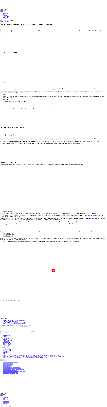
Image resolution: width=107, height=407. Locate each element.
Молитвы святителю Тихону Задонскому (13, 134)
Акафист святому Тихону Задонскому (12, 136)
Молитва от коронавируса (8, 376)
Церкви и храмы (6, 16)
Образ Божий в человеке (7, 380)
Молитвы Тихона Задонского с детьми (10, 27)
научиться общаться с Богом (11, 33)
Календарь (5, 18)
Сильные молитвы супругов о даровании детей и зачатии (14, 322)
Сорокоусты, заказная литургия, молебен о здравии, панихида (15, 332)
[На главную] (5, 8)
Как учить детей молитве (7, 28)
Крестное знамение (65, 238)
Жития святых (5, 15)
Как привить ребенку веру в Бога (11, 229)
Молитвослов (5, 13)
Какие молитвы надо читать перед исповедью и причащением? (15, 320)
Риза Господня (5, 378)
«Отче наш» (87, 91)
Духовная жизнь (6, 17)
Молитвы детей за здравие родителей (12, 227)
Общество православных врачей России (10, 379)
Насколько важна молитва (8, 26)
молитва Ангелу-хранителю (93, 218)
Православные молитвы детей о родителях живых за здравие (14, 323)
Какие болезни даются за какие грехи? (10, 321)
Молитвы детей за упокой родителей (12, 228)
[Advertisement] (53, 43)
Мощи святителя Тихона (9, 135)
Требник (4, 377)
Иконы (4, 14)
